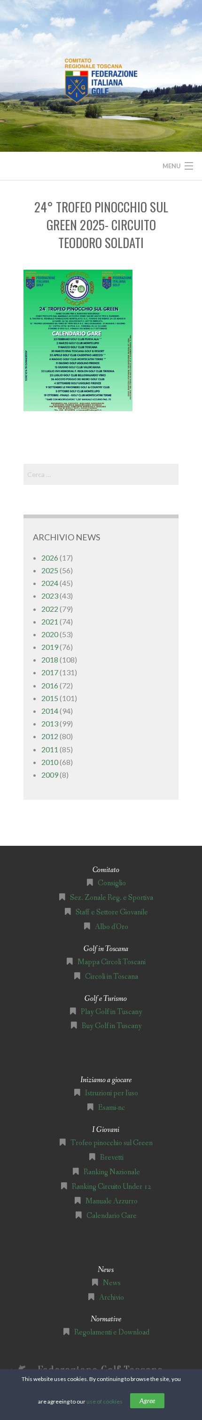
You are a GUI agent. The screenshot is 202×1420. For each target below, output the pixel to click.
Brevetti (112, 1158)
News (112, 1283)
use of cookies (104, 1401)
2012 (49, 736)
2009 (49, 774)
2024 (49, 582)
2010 (49, 761)
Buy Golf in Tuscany (112, 1026)
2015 (49, 698)
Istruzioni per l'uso (111, 1093)
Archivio (111, 1298)
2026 (49, 557)
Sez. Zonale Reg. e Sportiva (111, 898)
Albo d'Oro (111, 927)
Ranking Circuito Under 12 (111, 1187)
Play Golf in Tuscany (111, 1012)
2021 (49, 621)
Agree (147, 1400)
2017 (49, 672)
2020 (49, 634)
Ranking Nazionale (112, 1172)
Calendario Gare (111, 1216)
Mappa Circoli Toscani (112, 962)
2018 (49, 659)
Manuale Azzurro (111, 1201)
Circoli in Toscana (111, 977)
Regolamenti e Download (111, 1332)
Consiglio (112, 883)
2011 (49, 749)
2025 (49, 570)
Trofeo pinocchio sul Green (111, 1143)
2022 (49, 608)
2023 (49, 595)
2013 (49, 723)
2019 (49, 646)
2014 (49, 710)
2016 (49, 685)
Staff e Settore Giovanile (112, 912)
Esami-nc (111, 1108)
